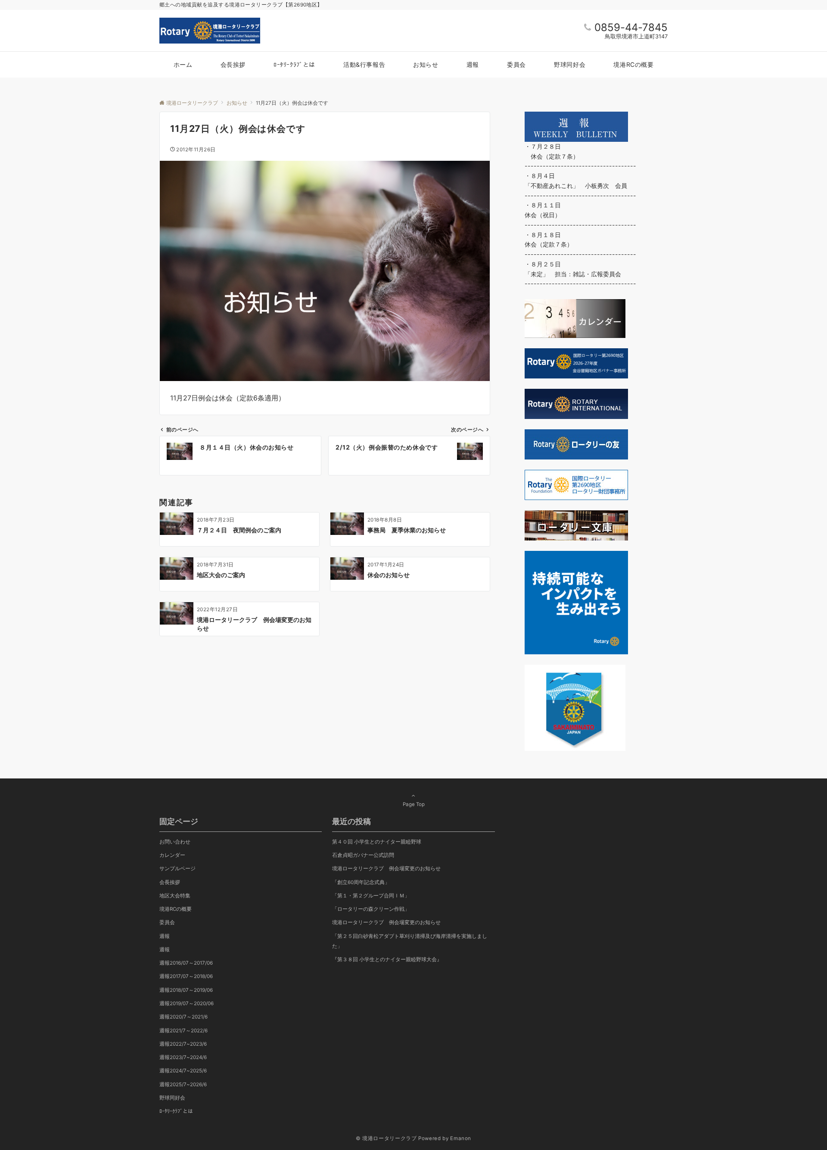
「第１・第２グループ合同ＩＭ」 (371, 896)
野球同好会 (172, 1098)
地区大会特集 (174, 896)
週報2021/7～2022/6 (183, 1031)
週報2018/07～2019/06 (186, 990)
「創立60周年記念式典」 (361, 882)
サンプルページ (177, 869)
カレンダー (172, 855)
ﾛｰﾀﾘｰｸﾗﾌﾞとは (176, 1111)
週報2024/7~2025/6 (183, 1071)
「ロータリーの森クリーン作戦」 (371, 909)
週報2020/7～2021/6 (183, 1017)
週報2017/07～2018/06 (186, 976)
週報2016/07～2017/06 (186, 963)
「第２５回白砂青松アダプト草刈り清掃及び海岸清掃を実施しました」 (409, 941)
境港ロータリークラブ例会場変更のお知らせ (386, 869)
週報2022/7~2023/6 (183, 1044)
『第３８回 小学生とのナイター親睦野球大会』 (387, 959)
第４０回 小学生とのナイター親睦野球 (376, 842)
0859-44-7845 (631, 27)
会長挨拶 (169, 882)
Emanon (460, 1138)
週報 (164, 936)
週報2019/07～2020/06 (186, 1003)
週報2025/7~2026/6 (183, 1084)
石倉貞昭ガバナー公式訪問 (363, 855)
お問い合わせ (174, 842)
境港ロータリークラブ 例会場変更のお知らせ (386, 922)
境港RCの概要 (175, 909)
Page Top (414, 804)
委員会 (167, 922)
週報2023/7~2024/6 (183, 1057)
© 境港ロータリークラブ (386, 1138)
